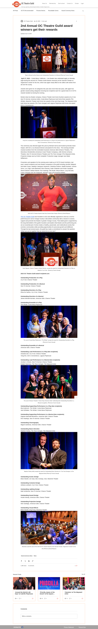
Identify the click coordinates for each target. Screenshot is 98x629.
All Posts (15, 10)
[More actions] (76, 21)
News (35, 555)
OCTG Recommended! (27, 10)
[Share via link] (32, 561)
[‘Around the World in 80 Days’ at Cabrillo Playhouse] (24, 583)
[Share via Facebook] (21, 561)
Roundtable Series (53, 10)
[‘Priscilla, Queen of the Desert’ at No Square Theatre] (49, 583)
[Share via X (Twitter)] (25, 561)
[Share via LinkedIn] (29, 561)
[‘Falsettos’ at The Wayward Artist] (74, 583)
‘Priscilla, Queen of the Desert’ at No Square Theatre (47, 593)
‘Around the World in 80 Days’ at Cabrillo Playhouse (24, 593)
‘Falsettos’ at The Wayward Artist (73, 593)
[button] (83, 10)
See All (83, 574)
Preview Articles (40, 10)
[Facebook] (22, 627)
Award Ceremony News (67, 10)
